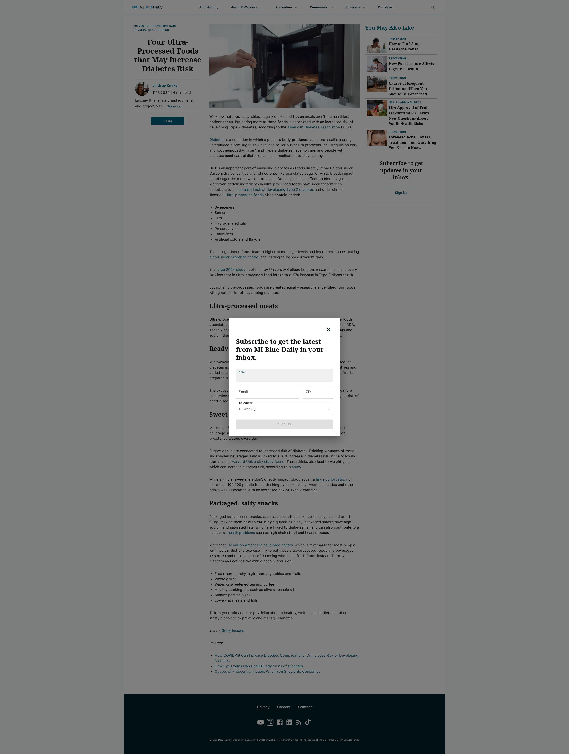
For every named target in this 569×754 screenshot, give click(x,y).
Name (242, 372)
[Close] (328, 329)
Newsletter (246, 402)
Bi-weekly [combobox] (247, 409)
